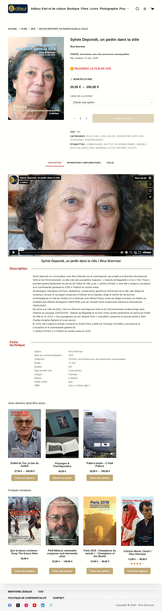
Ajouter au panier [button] (62, 478)
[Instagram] (26, 605)
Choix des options (25, 478)
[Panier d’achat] (152, 8)
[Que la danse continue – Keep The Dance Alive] (24, 521)
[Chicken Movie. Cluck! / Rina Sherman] (137, 521)
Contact (58, 597)
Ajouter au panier (123, 118)
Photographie (109, 8)
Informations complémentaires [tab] (84, 163)
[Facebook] (10, 605)
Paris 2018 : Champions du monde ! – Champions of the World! (100, 553)
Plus (122, 8)
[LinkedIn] (42, 605)
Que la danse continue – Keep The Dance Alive (24, 552)
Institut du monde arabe (119, 144)
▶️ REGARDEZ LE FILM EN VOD (90, 68)
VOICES (132, 148)
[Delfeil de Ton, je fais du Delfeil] (24, 433)
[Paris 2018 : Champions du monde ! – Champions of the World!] (99, 521)
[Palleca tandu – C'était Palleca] (99, 433)
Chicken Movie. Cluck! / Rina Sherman (137, 552)
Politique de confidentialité (27, 597)
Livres (94, 8)
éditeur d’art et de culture (48, 8)
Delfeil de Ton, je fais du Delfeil (24, 464)
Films (84, 8)
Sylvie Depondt (117, 148)
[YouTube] (34, 605)
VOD (103, 136)
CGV (41, 591)
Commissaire (94, 144)
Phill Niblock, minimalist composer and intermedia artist (62, 553)
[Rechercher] (137, 8)
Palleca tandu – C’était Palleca (100, 464)
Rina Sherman (97, 148)
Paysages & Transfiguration (62, 465)
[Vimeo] (51, 605)
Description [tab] (54, 163)
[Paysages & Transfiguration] (62, 433)
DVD (89, 136)
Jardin (140, 144)
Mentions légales (20, 591)
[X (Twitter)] (18, 605)
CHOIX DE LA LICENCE (81, 96)
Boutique (73, 8)
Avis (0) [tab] (110, 163)
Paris (84, 148)
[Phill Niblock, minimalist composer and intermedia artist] (62, 521)
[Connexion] (145, 9)
